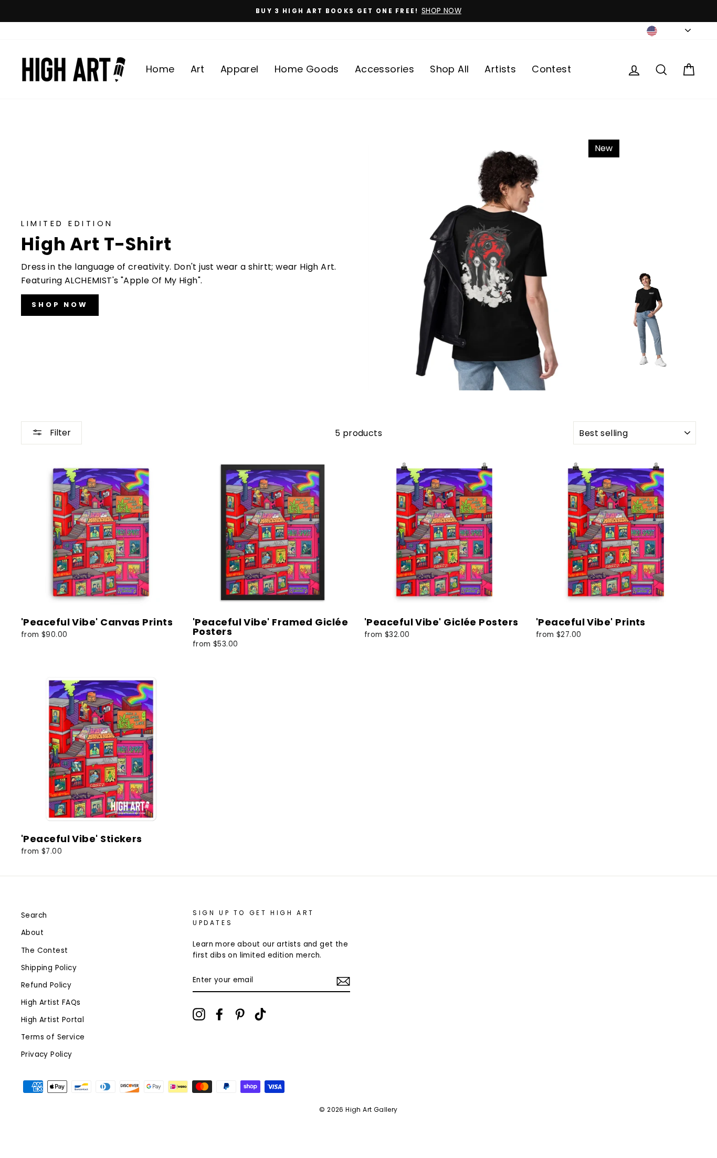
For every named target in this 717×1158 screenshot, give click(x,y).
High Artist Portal (52, 1020)
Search (34, 915)
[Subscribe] (343, 980)
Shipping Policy (49, 968)
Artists (500, 69)
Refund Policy (46, 985)
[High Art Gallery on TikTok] (260, 1014)
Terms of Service (53, 1037)
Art (198, 69)
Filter (59, 433)
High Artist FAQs (50, 1002)
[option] (358, 11)
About (32, 933)
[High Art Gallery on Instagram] (199, 1014)
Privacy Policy (46, 1054)
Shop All (449, 69)
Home (160, 69)
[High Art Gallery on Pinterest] (240, 1014)
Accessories (384, 69)
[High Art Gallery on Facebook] (219, 1014)
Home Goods (307, 69)
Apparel (239, 69)
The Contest (44, 950)
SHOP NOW (59, 305)
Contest (551, 69)
